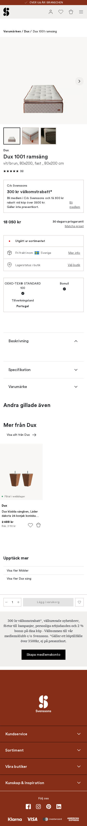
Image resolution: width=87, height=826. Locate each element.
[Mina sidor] (51, 12)
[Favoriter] (61, 12)
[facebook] (28, 806)
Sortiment (14, 750)
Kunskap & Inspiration (24, 783)
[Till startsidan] (6, 12)
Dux (26, 31)
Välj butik (74, 265)
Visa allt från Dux (18, 434)
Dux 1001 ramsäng (45, 31)
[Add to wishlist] (30, 525)
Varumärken (12, 31)
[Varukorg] (71, 12)
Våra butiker (16, 766)
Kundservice (16, 734)
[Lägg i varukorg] (38, 525)
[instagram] (38, 806)
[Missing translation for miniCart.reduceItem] (6, 602)
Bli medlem (74, 205)
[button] (13, 171)
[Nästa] (79, 81)
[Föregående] (7, 81)
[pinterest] (48, 806)
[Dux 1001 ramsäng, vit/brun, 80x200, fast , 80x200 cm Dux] (43, 80)
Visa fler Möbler (18, 570)
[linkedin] (58, 806)
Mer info (74, 253)
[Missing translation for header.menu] (81, 12)
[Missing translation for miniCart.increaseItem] (18, 602)
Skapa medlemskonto (44, 655)
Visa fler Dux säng (19, 578)
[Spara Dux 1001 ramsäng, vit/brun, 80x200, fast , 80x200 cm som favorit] (79, 602)
